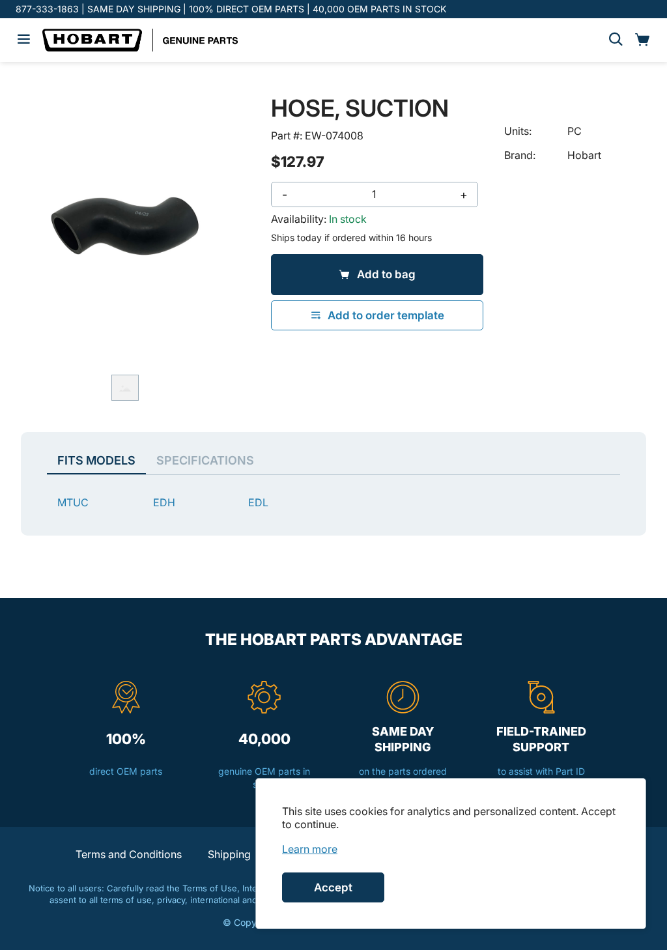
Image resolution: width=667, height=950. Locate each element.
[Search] (615, 40)
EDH (164, 502)
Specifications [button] (205, 460)
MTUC (73, 502)
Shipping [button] (229, 854)
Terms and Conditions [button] (129, 854)
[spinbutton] (373, 194)
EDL (258, 502)
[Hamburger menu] (24, 40)
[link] (309, 849)
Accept (333, 887)
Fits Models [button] (96, 460)
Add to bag (386, 274)
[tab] (125, 388)
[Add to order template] (377, 315)
